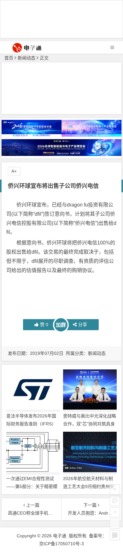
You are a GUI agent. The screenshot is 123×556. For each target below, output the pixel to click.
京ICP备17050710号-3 (61, 543)
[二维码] (115, 535)
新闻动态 (26, 57)
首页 (8, 57)
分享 (82, 324)
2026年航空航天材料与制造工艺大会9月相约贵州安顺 (88, 486)
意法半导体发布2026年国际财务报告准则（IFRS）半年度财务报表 (31, 423)
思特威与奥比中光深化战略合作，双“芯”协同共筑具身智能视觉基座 (89, 423)
